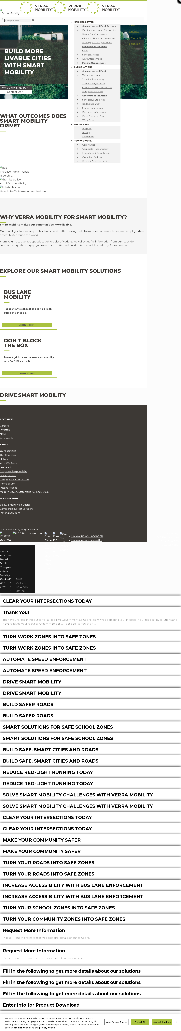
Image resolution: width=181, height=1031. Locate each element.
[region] (90, 1022)
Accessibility (6, 438)
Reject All (140, 1022)
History (4, 459)
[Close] (176, 1022)
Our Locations (8, 451)
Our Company (8, 455)
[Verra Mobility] (60, 13)
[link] (33, 20)
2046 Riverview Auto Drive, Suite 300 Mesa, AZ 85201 (167, 541)
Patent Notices (8, 487)
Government (7, 26)
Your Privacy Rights (116, 1022)
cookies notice (21, 1027)
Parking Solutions (10, 513)
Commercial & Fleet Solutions (16, 509)
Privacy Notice (8, 475)
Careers (134, 31)
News (132, 25)
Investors (135, 38)
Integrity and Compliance (14, 479)
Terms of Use (7, 483)
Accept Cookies (162, 1022)
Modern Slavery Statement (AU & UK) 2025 (24, 492)
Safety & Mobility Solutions (15, 504)
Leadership (6, 467)
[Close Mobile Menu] (13, 572)
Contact (134, 44)
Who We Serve (8, 463)
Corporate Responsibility (13, 471)
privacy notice (47, 1027)
